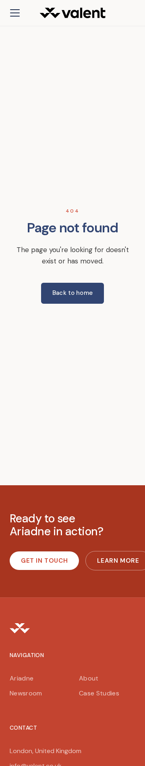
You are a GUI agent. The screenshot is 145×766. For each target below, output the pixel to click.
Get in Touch (44, 561)
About (89, 678)
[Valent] (72, 628)
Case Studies (99, 693)
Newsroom (26, 693)
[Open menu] (15, 13)
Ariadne (21, 678)
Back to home (72, 293)
